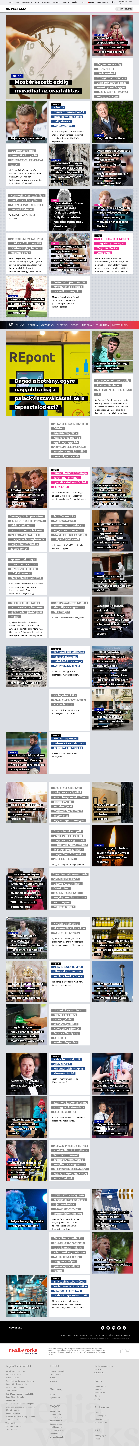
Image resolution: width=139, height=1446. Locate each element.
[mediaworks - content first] (23, 1351)
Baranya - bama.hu (13, 1374)
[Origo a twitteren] (108, 1328)
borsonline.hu (100, 1386)
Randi (91, 2)
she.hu (97, 1399)
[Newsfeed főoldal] (15, 1328)
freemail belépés (124, 9)
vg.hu (52, 1394)
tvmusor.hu (99, 1373)
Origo (11, 2)
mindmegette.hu (57, 1430)
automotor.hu (55, 1414)
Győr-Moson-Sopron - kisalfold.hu (19, 1394)
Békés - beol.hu (12, 1378)
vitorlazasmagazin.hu (103, 1366)
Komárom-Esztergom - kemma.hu (20, 1407)
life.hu (97, 1396)
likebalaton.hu (56, 1424)
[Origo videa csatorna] (119, 1328)
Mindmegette (27, 2)
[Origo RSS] (124, 1328)
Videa (37, 2)
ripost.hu (98, 1389)
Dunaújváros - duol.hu (14, 1387)
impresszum (115, 1335)
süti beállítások (104, 1335)
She (83, 2)
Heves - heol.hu (12, 1400)
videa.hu (98, 1419)
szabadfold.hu (56, 1374)
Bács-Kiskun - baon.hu (15, 1371)
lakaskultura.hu (56, 1417)
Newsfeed (46, 2)
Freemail (56, 2)
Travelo (66, 2)
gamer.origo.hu (56, 1421)
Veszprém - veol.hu (13, 1426)
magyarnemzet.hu (58, 1371)
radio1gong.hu (100, 1435)
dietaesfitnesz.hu (57, 1437)
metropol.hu (99, 1392)
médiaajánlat (125, 1335)
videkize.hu (99, 1369)
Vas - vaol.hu (11, 1423)
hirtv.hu (53, 1378)
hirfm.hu (98, 1439)
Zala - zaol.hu (11, 1429)
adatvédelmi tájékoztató (69, 1335)
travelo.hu (54, 1434)
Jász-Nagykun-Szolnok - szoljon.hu (20, 1403)
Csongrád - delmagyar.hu (16, 1384)
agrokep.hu (55, 1397)
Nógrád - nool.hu (12, 1410)
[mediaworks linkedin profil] (127, 1351)
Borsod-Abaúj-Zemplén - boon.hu (19, 1381)
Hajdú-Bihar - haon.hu (14, 1397)
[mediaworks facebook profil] (120, 1351)
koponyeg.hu (100, 1416)
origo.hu (53, 1381)
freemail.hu (99, 1412)
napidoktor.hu (56, 1427)
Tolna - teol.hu (11, 1420)
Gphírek (75, 2)
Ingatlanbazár (102, 2)
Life (17, 2)
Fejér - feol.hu (11, 1391)
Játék (113, 2)
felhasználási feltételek (88, 1335)
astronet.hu (55, 1411)
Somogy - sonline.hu (14, 1413)
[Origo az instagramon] (113, 1328)
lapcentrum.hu (100, 1422)
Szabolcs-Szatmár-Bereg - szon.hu (20, 1416)
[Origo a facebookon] (102, 1328)
